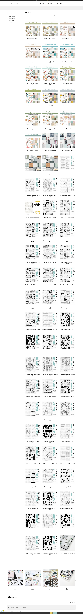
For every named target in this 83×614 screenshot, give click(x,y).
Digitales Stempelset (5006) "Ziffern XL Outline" (67, 508)
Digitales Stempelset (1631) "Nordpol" (50, 195)
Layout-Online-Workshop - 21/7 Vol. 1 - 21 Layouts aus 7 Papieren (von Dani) (67, 570)
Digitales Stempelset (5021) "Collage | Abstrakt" (67, 396)
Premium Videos (12, 18)
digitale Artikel (11, 20)
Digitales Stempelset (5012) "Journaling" (67, 463)
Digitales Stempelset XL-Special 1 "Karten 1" (32, 307)
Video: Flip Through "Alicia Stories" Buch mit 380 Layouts (15, 588)
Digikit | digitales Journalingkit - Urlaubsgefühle (33, 105)
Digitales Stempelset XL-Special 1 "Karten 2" (67, 284)
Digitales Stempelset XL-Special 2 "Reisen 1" (50, 240)
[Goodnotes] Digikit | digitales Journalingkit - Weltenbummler (50, 61)
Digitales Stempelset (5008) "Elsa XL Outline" (32, 508)
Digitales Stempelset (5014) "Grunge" (33, 463)
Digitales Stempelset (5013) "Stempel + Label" (50, 463)
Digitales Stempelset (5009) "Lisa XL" (67, 486)
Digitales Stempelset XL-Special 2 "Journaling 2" (50, 217)
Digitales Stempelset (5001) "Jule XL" (50, 553)
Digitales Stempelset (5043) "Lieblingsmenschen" (50, 307)
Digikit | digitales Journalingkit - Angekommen (50, 128)
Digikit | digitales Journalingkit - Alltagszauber (33, 150)
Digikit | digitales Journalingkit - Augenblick (33, 61)
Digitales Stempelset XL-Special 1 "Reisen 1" (50, 284)
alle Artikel (10, 13)
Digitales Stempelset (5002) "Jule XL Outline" (32, 553)
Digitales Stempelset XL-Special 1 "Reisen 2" (32, 284)
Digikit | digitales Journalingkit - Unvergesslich (67, 150)
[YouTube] (70, 602)
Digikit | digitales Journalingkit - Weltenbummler (67, 61)
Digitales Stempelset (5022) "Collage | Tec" (50, 396)
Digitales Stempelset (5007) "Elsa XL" (50, 508)
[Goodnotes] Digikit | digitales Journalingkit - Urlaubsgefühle (67, 83)
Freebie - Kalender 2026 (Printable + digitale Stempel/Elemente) (32, 217)
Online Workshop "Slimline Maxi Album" (33, 588)
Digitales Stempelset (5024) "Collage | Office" (67, 374)
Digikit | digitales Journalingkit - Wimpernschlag (67, 105)
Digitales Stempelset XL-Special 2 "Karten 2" (67, 240)
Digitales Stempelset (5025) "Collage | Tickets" (50, 374)
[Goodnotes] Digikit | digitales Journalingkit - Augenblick (67, 38)
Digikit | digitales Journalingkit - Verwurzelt (50, 38)
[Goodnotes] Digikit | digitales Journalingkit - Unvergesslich (50, 150)
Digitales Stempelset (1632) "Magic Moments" (33, 195)
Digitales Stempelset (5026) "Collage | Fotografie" (33, 374)
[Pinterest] (72, 602)
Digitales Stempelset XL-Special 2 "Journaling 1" (67, 217)
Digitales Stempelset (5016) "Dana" (50, 441)
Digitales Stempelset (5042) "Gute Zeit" (67, 307)
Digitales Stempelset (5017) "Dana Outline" (33, 441)
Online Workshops (12, 16)
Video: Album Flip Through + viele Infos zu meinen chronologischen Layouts (67, 553)
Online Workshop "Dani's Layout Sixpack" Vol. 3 (50, 570)
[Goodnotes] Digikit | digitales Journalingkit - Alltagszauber (67, 128)
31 (72, 560)
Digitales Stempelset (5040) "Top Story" (33, 329)
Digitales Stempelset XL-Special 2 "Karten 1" (32, 262)
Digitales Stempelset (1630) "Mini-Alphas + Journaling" (67, 195)
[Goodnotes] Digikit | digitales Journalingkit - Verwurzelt (32, 38)
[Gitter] (25, 16)
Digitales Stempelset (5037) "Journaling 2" (50, 329)
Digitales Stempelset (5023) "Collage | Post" (33, 396)
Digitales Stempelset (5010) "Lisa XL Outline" (50, 486)
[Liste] (27, 16)
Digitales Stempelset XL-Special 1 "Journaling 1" (67, 262)
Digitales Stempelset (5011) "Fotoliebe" (33, 486)
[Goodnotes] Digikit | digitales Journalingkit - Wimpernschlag (50, 105)
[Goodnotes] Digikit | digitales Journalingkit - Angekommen (32, 128)
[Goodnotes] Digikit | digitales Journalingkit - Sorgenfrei (32, 83)
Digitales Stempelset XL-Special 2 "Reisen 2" (32, 240)
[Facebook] (69, 602)
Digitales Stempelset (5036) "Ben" (67, 329)
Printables (10, 22)
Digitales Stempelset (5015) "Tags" (67, 441)
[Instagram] (74, 602)
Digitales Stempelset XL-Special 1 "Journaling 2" (50, 262)
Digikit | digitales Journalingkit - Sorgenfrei (50, 83)
